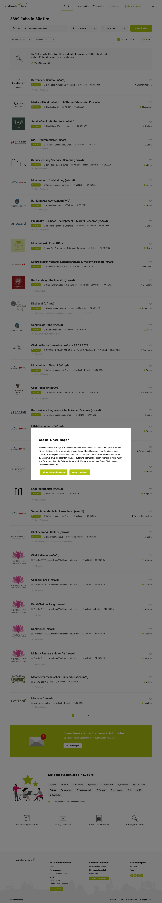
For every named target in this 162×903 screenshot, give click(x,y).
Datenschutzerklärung (48, 465)
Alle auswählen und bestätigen (54, 472)
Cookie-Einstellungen (79, 472)
